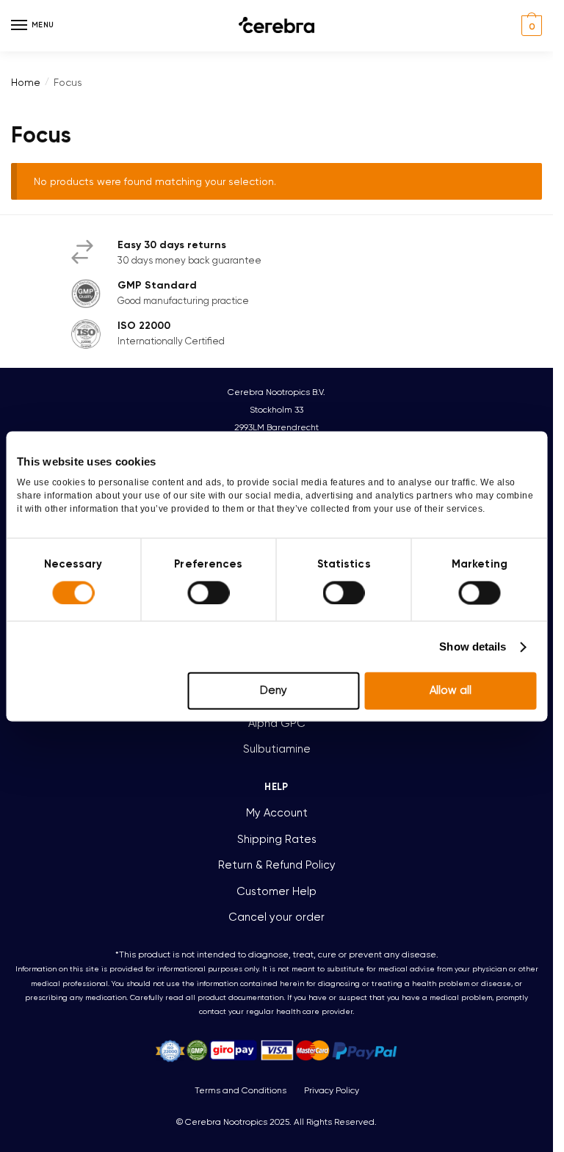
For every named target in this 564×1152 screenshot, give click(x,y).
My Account (277, 812)
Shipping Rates (277, 839)
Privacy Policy (331, 1090)
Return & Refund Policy (277, 865)
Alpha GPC (277, 723)
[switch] (208, 592)
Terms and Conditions (240, 1090)
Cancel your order (276, 917)
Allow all (450, 691)
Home (25, 82)
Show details (472, 646)
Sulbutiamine (277, 749)
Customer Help (276, 891)
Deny (273, 691)
